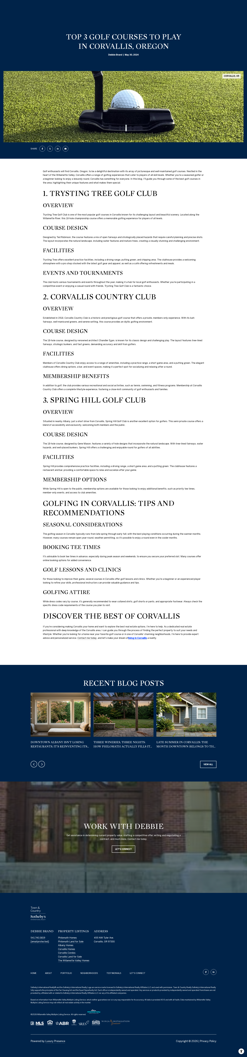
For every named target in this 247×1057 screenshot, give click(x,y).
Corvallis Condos (66, 952)
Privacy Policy (208, 1041)
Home (33, 973)
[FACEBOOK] (206, 972)
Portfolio (66, 973)
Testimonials (113, 973)
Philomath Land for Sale (70, 941)
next (41, 764)
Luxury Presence (55, 1041)
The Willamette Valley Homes (73, 960)
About (48, 973)
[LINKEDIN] (213, 972)
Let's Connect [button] (123, 849)
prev (34, 764)
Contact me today (87, 638)
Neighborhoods (89, 973)
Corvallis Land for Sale (70, 956)
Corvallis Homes (66, 949)
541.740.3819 (38, 937)
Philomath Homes (67, 937)
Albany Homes (66, 945)
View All (208, 764)
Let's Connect (137, 973)
